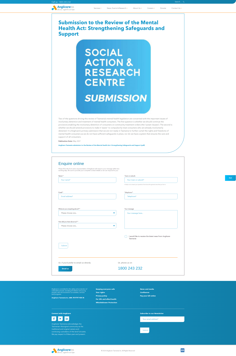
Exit (230, 178)
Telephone (129, 192)
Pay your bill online (148, 296)
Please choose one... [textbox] (69, 213)
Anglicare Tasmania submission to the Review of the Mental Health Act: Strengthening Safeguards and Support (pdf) (101, 145)
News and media (147, 289)
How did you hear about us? (68, 222)
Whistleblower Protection (106, 302)
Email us (65, 269)
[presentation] (183, 1)
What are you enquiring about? (69, 209)
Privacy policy (101, 296)
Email (60, 192)
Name (60, 176)
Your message (129, 209)
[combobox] (87, 213)
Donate (163, 8)
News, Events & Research (116, 8)
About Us (136, 8)
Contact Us (176, 8)
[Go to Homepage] (63, 8)
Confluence (144, 292)
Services (97, 8)
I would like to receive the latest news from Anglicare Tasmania (149, 238)
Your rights (100, 292)
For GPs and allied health (106, 299)
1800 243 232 (65, 2)
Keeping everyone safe (105, 289)
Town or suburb (130, 176)
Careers (150, 8)
